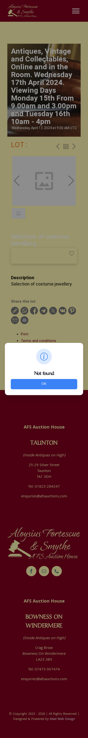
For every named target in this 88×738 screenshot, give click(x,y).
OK (44, 384)
